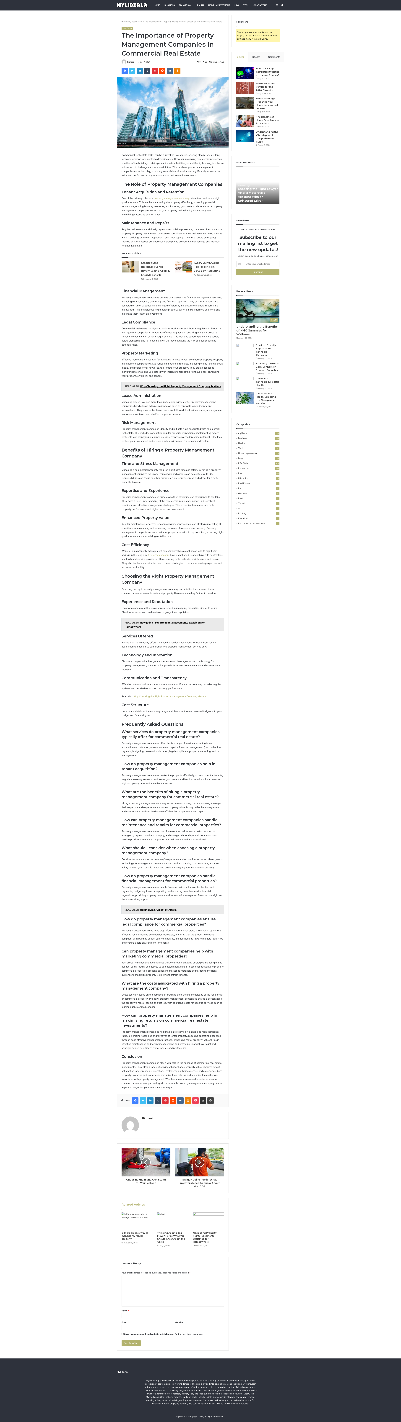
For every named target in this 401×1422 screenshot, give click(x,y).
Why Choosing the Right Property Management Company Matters (170, 696)
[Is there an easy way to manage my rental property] (137, 1221)
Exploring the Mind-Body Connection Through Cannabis (267, 367)
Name (125, 1310)
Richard (130, 62)
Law (236, 5)
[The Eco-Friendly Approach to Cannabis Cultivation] (245, 349)
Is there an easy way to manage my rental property (135, 1236)
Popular (240, 56)
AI (239, 508)
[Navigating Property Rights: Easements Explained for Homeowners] (208, 1221)
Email (125, 1322)
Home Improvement (219, 5)
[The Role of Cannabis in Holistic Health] (245, 383)
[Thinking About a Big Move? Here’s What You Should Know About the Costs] (172, 1221)
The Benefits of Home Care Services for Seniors (267, 120)
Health (200, 5)
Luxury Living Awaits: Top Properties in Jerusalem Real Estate (207, 266)
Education (185, 5)
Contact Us (260, 5)
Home (157, 5)
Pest (240, 498)
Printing (242, 513)
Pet (240, 488)
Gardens (242, 493)
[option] (257, 187)
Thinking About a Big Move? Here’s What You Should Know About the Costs (171, 1237)
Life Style (243, 463)
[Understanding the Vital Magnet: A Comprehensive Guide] (245, 136)
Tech (246, 5)
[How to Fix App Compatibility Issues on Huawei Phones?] (245, 73)
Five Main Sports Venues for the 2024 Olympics (265, 87)
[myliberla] (132, 5)
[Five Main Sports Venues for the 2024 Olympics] (245, 88)
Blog (240, 458)
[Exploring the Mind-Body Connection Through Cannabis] (245, 368)
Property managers (158, 555)
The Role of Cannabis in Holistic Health (267, 382)
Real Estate (137, 21)
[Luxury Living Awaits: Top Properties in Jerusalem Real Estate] (183, 266)
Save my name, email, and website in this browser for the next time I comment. (163, 1334)
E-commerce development (251, 523)
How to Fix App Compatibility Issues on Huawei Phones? (267, 72)
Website (179, 1322)
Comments (274, 56)
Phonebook (244, 468)
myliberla (242, 433)
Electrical (242, 518)
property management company (171, 198)
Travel (241, 503)
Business (169, 5)
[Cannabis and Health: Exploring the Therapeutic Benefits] (245, 398)
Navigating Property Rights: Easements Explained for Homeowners (204, 1237)
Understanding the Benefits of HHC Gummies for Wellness (257, 330)
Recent (256, 56)
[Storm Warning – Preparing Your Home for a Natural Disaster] (245, 103)
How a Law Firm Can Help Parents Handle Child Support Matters (257, 196)
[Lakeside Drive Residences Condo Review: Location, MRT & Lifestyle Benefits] (130, 266)
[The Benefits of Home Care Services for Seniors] (245, 121)
